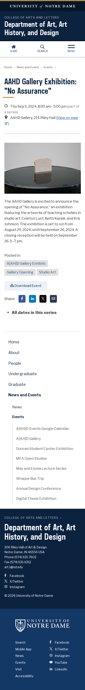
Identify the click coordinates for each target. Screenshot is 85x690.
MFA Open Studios (31, 458)
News (17, 407)
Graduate (17, 384)
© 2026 (9, 595)
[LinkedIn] (32, 299)
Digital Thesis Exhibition (36, 499)
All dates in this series (34, 312)
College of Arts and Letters (31, 517)
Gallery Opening (20, 272)
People (14, 363)
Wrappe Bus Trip (30, 478)
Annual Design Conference (38, 489)
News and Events (28, 67)
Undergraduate (22, 373)
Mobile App (23, 649)
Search (42, 51)
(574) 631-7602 (25, 557)
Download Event (27, 286)
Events (48, 67)
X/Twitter (16, 581)
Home (13, 51)
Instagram (17, 587)
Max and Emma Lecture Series (41, 468)
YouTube (60, 662)
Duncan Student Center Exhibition (44, 449)
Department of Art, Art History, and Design (35, 28)
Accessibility (24, 676)
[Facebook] (22, 299)
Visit (18, 669)
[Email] (53, 299)
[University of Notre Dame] (42, 625)
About (14, 352)
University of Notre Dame (42, 6)
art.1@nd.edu (13, 567)
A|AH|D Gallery (28, 439)
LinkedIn (60, 669)
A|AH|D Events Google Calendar (42, 429)
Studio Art (47, 272)
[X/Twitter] (42, 299)
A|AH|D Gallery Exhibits (26, 263)
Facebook (16, 576)
